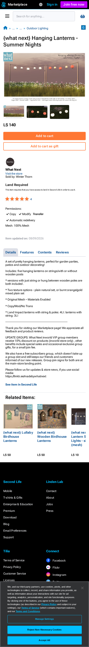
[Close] (82, 588)
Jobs (49, 504)
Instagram (59, 574)
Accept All (44, 640)
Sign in (52, 4)
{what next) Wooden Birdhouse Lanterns (52, 437)
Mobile (7, 491)
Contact (51, 491)
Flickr (56, 567)
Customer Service (14, 573)
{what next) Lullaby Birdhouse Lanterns (18, 437)
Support (8, 537)
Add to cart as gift (45, 146)
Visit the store (13, 173)
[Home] (5, 28)
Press (49, 510)
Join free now (73, 4)
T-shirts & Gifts (12, 497)
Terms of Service (13, 560)
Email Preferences (14, 530)
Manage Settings (44, 619)
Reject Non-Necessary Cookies (44, 629)
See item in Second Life (21, 384)
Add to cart (44, 136)
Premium (9, 510)
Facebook (59, 560)
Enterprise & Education (18, 504)
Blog (6, 524)
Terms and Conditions (28, 611)
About (50, 497)
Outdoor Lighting (37, 28)
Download (10, 517)
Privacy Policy (12, 567)
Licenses (9, 580)
